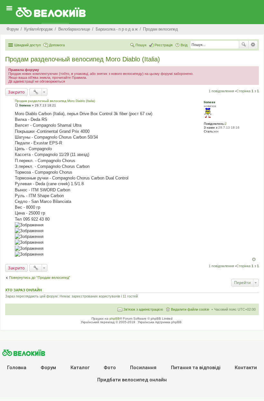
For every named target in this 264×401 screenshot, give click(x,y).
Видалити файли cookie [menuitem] (190, 309)
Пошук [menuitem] (141, 45)
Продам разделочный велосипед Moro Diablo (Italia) (82, 59)
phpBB (114, 318)
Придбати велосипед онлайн (132, 380)
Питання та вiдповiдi (196, 367)
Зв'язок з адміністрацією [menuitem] (143, 309)
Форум (48, 367)
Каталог (80, 367)
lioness (209, 102)
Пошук (244, 45)
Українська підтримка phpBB (160, 322)
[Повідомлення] (16, 105)
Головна (16, 367)
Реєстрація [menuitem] (164, 45)
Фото (110, 367)
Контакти (246, 367)
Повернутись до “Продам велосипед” (39, 277)
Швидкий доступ (27, 45)
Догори (254, 259)
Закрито (16, 92)
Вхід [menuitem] (184, 45)
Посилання (143, 367)
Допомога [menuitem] (57, 45)
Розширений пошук (253, 45)
